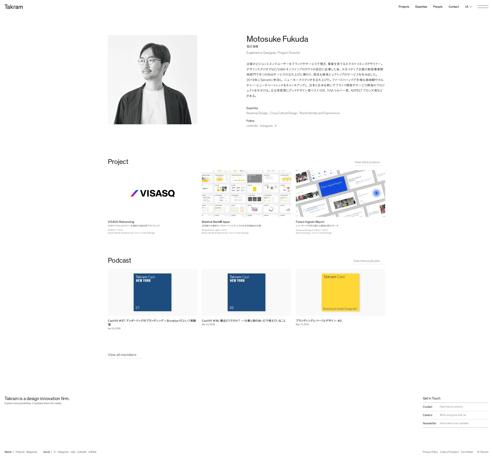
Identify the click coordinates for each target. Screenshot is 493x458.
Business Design (257, 113)
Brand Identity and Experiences (319, 113)
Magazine (31, 452)
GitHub (93, 452)
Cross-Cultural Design (145, 233)
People (438, 6)
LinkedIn (252, 125)
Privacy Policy (430, 452)
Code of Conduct (449, 452)
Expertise (421, 6)
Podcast (20, 452)
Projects (404, 6)
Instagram (266, 125)
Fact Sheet (467, 452)
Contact (454, 6)
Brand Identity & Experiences (121, 233)
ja (466, 6)
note (73, 452)
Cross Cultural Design (283, 113)
